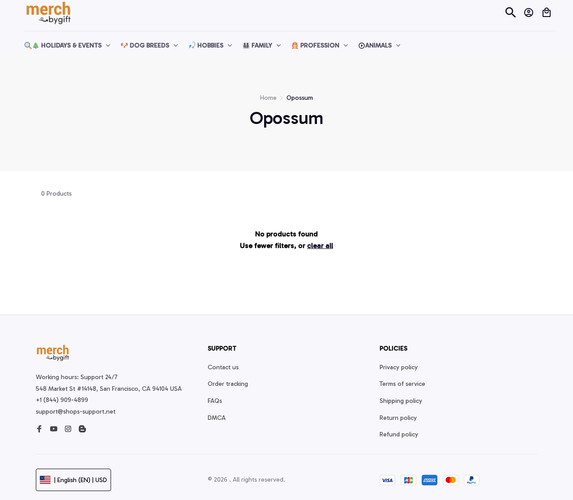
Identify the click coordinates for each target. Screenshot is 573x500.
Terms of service (402, 384)
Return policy (398, 418)
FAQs (215, 401)
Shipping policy (401, 401)
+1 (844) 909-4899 (62, 400)
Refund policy (399, 434)
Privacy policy (399, 367)
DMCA (217, 418)
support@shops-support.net (75, 411)
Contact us (223, 367)
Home (268, 98)
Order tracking (228, 384)
